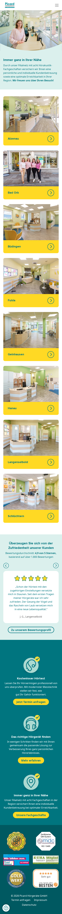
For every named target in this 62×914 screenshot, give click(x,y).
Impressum (40, 900)
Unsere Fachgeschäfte (31, 815)
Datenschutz (29, 904)
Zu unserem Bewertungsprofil (31, 630)
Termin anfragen (20, 900)
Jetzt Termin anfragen (31, 702)
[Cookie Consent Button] (6, 908)
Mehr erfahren (31, 760)
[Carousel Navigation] (31, 565)
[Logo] (9, 5)
